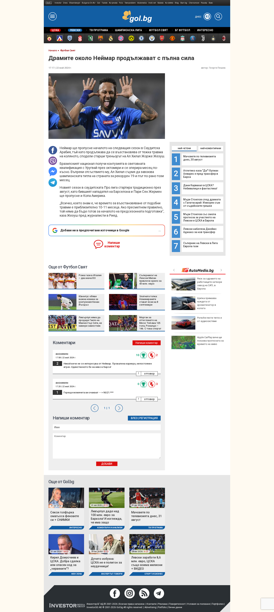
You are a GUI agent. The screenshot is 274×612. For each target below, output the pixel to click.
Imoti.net (152, 3)
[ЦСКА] (49, 38)
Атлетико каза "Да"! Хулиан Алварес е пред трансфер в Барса (200, 173)
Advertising (150, 607)
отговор (149, 373)
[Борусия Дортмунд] (131, 38)
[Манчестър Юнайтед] (172, 38)
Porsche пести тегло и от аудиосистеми (209, 319)
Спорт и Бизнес (153, 574)
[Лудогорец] (90, 38)
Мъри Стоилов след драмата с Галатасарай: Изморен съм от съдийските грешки (202, 202)
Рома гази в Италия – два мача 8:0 (90, 276)
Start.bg (183, 3)
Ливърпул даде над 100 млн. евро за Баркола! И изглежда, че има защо (106, 516)
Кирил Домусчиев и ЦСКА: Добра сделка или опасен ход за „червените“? (65, 563)
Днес (202, 16)
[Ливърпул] (182, 38)
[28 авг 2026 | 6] (147, 544)
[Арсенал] (162, 38)
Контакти (151, 604)
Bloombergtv (74, 3)
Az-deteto (169, 3)
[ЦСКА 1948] (80, 38)
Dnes (65, 3)
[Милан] (223, 38)
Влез (134, 418)
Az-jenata (113, 3)
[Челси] (141, 38)
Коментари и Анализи (109, 527)
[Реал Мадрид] (110, 38)
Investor (58, 3)
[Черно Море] (69, 38)
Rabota (160, 3)
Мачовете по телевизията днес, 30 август (199, 158)
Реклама (162, 604)
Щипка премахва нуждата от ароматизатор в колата (206, 303)
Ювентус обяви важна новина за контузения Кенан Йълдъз (89, 300)
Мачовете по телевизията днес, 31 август (146, 516)
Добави (106, 463)
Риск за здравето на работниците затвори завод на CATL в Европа (209, 283)
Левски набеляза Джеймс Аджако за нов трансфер (200, 230)
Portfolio (162, 607)
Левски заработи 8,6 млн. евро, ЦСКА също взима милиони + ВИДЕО (146, 563)
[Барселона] (100, 38)
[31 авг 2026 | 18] (66, 544)
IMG (49, 3)
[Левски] (59, 38)
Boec (211, 3)
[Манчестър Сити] (151, 38)
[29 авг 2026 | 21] (107, 544)
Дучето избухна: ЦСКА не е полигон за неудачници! (106, 562)
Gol (98, 3)
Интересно (75, 527)
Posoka (204, 3)
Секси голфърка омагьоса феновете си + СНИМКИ (64, 516)
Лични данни (175, 607)
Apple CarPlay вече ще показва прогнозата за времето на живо (210, 340)
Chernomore (194, 3)
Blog (177, 3)
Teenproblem (130, 3)
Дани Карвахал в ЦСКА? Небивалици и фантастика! (200, 187)
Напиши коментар (112, 244)
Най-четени (184, 148)
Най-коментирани (210, 148)
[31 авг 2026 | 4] (147, 497)
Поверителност (177, 604)
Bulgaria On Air (88, 3)
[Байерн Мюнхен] (121, 38)
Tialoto (104, 3)
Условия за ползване (198, 604)
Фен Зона (76, 574)
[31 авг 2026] (66, 497)
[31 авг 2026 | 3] (107, 497)
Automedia (142, 3)
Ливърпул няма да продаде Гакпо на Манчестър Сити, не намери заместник (90, 321)
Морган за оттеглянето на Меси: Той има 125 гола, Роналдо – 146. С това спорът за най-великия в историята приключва (150, 327)
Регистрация (148, 418)
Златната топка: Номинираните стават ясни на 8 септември (148, 300)
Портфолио (217, 604)
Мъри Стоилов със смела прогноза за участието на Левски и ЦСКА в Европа (199, 217)
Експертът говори (111, 574)
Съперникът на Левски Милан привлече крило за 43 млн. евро (150, 279)
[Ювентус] (203, 38)
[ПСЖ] (192, 38)
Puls (121, 3)
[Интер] (213, 38)
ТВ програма (155, 527)
